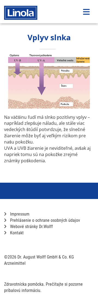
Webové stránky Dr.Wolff (31, 226)
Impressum (19, 214)
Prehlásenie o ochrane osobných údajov (44, 220)
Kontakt (16, 232)
